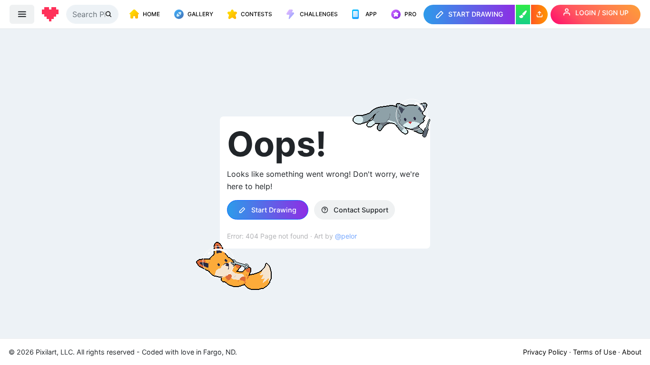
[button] (539, 14)
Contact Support (360, 210)
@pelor (346, 236)
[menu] (22, 14)
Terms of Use (594, 352)
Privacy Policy (545, 352)
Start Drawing (272, 210)
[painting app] (523, 14)
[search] (109, 14)
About (631, 352)
